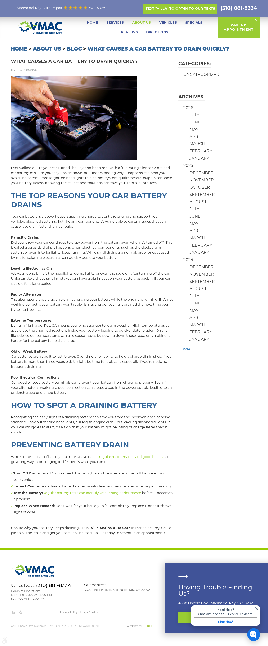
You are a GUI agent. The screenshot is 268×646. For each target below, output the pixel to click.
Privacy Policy (68, 612)
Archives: (191, 97)
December (201, 173)
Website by (139, 626)
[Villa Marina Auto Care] (40, 27)
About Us (141, 22)
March (197, 144)
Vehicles (168, 22)
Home (92, 22)
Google (13, 612)
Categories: (194, 63)
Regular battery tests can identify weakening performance (92, 493)
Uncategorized (201, 75)
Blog (74, 49)
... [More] (184, 349)
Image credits (89, 612)
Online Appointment (238, 27)
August (198, 202)
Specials (193, 22)
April (195, 137)
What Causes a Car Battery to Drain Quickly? (158, 49)
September (202, 195)
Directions (157, 32)
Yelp (20, 612)
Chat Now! (225, 622)
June (195, 122)
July (194, 115)
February (200, 151)
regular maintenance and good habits (131, 457)
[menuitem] (92, 22)
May (193, 129)
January (199, 159)
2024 (188, 260)
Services (115, 22)
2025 (188, 166)
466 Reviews (97, 8)
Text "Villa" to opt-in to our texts (180, 8)
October (199, 188)
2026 (188, 108)
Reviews (129, 32)
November (201, 180)
